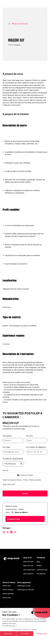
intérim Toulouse (8, 590)
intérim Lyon (7, 586)
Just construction (29, 570)
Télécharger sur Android (25, 590)
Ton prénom (7, 436)
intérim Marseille (8, 593)
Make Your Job (28, 565)
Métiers (39, 565)
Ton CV (5, 470)
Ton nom (29, 436)
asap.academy (28, 573)
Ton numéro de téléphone (36, 447)
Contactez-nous (42, 570)
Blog (38, 561)
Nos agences (41, 573)
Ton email (6, 447)
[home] (13, 4)
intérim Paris (7, 598)
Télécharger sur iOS (24, 586)
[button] (45, 4)
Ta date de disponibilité (13, 458)
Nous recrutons (28, 561)
